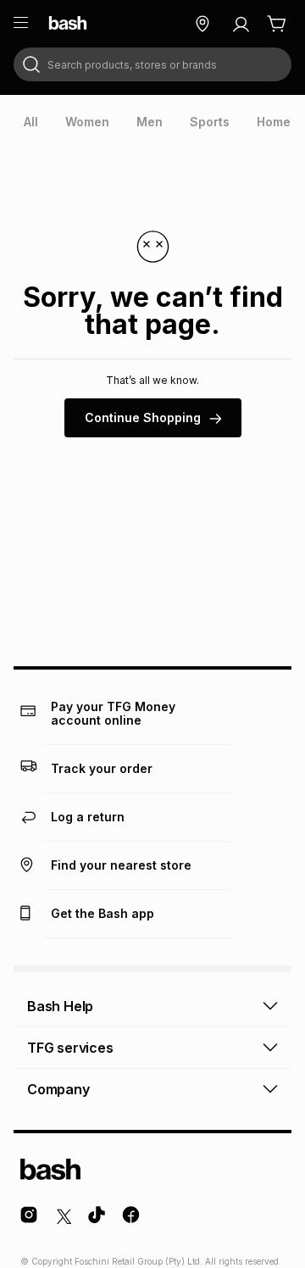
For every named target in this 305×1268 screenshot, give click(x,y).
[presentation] (31, 122)
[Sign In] (240, 24)
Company (58, 1089)
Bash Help (60, 1006)
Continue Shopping (143, 417)
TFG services (70, 1047)
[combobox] (152, 64)
